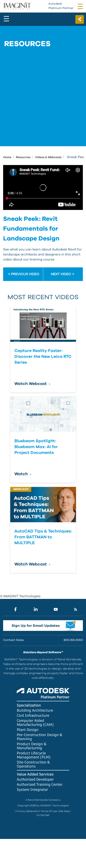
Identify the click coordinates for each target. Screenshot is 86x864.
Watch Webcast (30, 384)
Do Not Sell (43, 815)
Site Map (64, 811)
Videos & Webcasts (48, 157)
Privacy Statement (27, 811)
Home (7, 157)
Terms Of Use (49, 811)
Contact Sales (13, 640)
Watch (21, 474)
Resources (23, 157)
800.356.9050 (73, 640)
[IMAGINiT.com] (17, 6)
